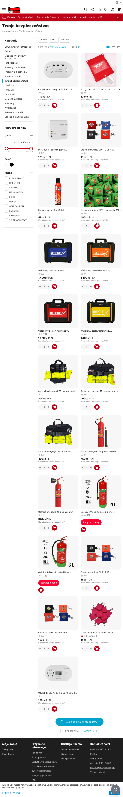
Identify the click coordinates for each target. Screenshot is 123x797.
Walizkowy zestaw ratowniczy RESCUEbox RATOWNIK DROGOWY (98, 270)
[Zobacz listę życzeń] (106, 9)
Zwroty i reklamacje (41, 771)
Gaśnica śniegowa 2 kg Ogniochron (55, 512)
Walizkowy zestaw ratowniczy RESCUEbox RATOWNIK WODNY (54, 270)
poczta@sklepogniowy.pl (102, 767)
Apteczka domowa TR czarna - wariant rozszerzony (100, 391)
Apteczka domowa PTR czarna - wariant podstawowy (58, 391)
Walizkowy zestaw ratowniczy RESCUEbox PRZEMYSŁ (95, 331)
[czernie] (12, 165)
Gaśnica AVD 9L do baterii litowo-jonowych (97, 512)
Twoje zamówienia (70, 749)
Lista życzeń (67, 754)
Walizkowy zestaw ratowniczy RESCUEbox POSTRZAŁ (53, 331)
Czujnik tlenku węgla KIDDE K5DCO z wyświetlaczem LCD (56, 693)
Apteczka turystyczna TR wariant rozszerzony (54, 451)
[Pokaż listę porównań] (99, 9)
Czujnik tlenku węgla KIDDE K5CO (55, 89)
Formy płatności (39, 757)
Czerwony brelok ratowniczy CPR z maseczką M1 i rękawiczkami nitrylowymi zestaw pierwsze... (98, 632)
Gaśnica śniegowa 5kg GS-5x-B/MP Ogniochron (98, 451)
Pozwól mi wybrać (11, 792)
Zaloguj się (7, 749)
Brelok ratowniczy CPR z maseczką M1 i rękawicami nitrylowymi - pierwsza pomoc (100, 210)
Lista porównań (68, 758)
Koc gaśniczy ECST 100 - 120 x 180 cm (100, 89)
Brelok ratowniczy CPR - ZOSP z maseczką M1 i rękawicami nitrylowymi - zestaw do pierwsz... (100, 150)
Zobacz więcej (97, 772)
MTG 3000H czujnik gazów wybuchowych (51, 150)
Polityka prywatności (42, 775)
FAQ (34, 780)
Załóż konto (8, 754)
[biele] (7, 165)
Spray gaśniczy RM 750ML (51, 210)
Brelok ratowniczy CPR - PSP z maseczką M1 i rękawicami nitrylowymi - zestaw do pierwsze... (100, 572)
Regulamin (37, 752)
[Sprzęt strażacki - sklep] (14, 9)
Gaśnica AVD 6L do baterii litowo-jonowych (54, 572)
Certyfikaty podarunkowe (44, 762)
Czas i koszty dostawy (43, 766)
